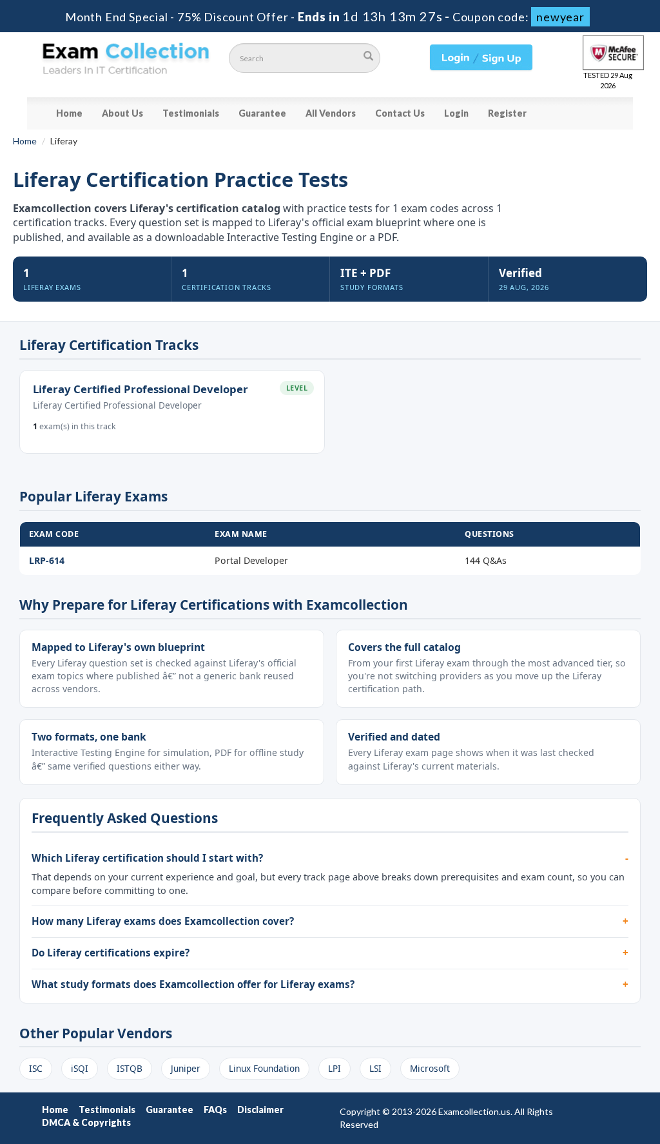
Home (69, 113)
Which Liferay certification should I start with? (147, 857)
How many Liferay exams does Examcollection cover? (163, 921)
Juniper (185, 1068)
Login (456, 113)
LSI (375, 1068)
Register (507, 113)
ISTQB (129, 1068)
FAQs (215, 1109)
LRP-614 (46, 560)
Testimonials (190, 113)
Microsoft (430, 1068)
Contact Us (400, 113)
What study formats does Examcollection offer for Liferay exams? (193, 984)
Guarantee (262, 113)
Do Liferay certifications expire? (110, 952)
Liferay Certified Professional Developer (140, 389)
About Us (122, 113)
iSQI (79, 1068)
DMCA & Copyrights (86, 1122)
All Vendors (331, 113)
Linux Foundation (264, 1068)
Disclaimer (260, 1109)
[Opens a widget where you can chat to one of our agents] (571, 1070)
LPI (334, 1068)
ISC (36, 1068)
